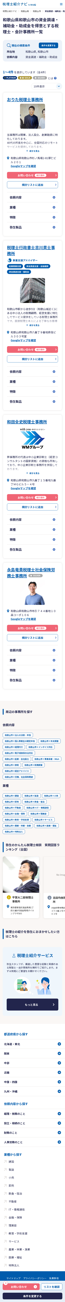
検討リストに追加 (32, 185)
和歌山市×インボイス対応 (40, 747)
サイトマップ (13, 1278)
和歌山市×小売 (51, 795)
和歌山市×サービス (43, 819)
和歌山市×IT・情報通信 (37, 807)
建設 (11, 1162)
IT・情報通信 (17, 1209)
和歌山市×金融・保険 (15, 813)
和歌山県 (25, 11)
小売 (11, 1177)
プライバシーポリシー (34, 1278)
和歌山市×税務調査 (33, 764)
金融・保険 (15, 1217)
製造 (11, 1169)
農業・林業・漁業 (19, 1249)
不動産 (13, 1201)
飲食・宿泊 (15, 1193)
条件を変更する (49, 45)
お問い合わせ (16, 1286)
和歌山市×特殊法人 (14, 831)
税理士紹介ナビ (10, 11)
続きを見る (35, 151)
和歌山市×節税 (12, 764)
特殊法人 (14, 1265)
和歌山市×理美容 (38, 813)
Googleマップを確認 (23, 166)
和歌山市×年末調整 (49, 741)
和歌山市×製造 (31, 795)
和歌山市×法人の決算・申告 (18, 735)
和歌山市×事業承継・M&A (46, 758)
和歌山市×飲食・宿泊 (34, 801)
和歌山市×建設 (12, 795)
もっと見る (31, 1005)
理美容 (13, 1225)
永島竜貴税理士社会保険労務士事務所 (31, 572)
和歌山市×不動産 (13, 807)
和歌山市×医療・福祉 (46, 825)
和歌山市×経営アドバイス (17, 770)
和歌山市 (37, 11)
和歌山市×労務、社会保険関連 (19, 776)
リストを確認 (52, 1287)
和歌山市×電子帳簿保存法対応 (19, 753)
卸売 (11, 1185)
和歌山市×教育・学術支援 (17, 819)
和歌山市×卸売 (12, 801)
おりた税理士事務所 (25, 99)
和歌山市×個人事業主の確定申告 (20, 741)
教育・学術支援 (18, 1233)
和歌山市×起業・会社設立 (17, 758)
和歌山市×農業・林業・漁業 (18, 825)
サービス (14, 1241)
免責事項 (53, 1278)
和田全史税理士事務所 (27, 421)
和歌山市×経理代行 (14, 747)
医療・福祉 (15, 1257)
